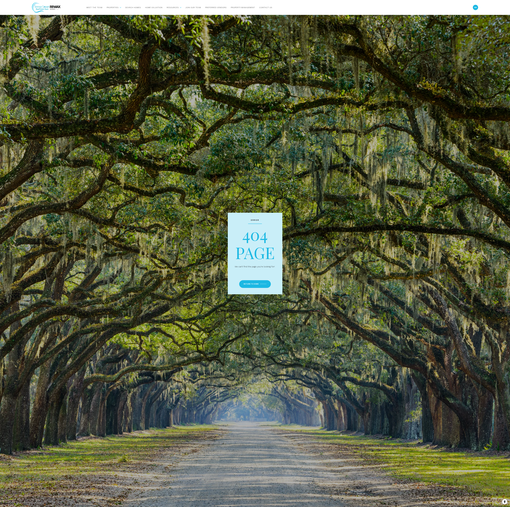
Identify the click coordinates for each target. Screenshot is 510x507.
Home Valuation (153, 7)
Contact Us (265, 7)
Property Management (243, 7)
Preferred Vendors (216, 7)
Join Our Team (193, 7)
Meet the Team (94, 7)
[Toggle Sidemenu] (475, 7)
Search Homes (133, 7)
